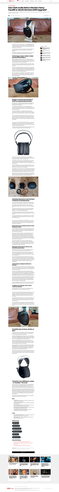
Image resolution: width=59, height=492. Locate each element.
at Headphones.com (17, 431)
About (15, 486)
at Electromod (16, 437)
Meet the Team (19, 486)
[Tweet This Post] (45, 15)
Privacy (27, 486)
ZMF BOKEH (15, 216)
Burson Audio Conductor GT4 (23, 209)
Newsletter (25, 486)
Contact (17, 486)
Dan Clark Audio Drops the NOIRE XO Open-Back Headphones (22, 445)
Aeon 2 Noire (21, 68)
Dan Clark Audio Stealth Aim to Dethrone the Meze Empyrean (22, 441)
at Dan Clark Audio (16, 428)
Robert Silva (32, 466)
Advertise (22, 486)
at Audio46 (15, 434)
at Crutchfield (16, 425)
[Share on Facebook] (44, 15)
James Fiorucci (12, 15)
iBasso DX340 (19, 340)
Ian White (21, 466)
